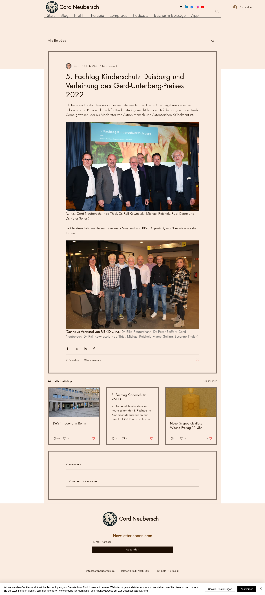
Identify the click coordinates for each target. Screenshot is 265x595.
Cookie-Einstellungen (220, 589)
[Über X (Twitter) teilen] (76, 348)
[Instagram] (197, 7)
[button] (212, 40)
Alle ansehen (210, 380)
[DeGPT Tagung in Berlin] (74, 402)
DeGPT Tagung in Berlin (69, 423)
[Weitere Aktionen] (197, 66)
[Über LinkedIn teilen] (85, 348)
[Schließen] (261, 589)
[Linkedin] (186, 7)
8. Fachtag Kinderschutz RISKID (129, 397)
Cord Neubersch (139, 519)
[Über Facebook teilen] (67, 348)
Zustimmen (246, 589)
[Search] (217, 11)
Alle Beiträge (57, 41)
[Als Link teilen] (94, 348)
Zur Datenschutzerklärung (133, 590)
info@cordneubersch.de (100, 571)
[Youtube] (202, 7)
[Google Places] (181, 7)
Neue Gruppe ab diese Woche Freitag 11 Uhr (186, 425)
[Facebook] (192, 7)
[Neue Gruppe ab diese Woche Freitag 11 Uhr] (191, 402)
